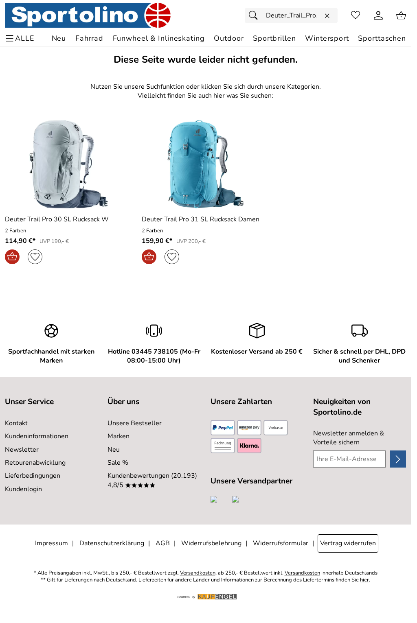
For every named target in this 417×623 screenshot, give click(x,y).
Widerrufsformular (280, 543)
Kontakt (16, 423)
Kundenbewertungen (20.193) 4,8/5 (152, 480)
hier (364, 580)
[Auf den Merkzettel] (35, 256)
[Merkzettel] (355, 15)
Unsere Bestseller (135, 423)
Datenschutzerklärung (111, 543)
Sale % (118, 462)
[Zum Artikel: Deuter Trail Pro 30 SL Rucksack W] (68, 164)
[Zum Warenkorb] (401, 15)
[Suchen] (255, 15)
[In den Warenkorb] (12, 256)
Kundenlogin (23, 489)
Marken (118, 436)
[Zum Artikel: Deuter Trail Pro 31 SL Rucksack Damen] (205, 164)
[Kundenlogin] (378, 15)
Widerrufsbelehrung (211, 543)
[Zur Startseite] (88, 15)
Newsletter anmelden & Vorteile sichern (348, 438)
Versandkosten (197, 573)
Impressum (51, 543)
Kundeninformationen (36, 436)
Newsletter (22, 449)
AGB (163, 543)
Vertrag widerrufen (348, 543)
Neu (114, 449)
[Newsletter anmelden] (398, 459)
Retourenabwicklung (35, 462)
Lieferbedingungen (32, 475)
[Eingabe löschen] (327, 16)
